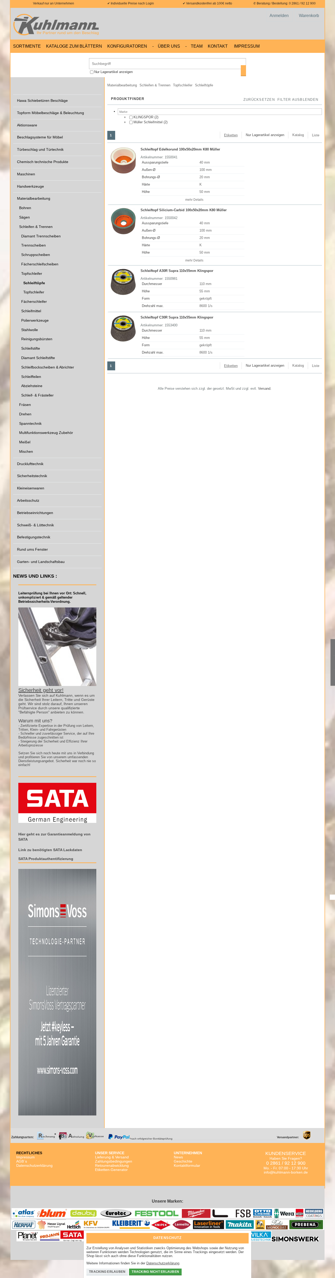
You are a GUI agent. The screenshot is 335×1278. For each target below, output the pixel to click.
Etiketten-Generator (111, 1170)
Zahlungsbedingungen (113, 1161)
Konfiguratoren (127, 46)
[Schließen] (243, 1236)
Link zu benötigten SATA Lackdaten (50, 850)
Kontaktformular (187, 1165)
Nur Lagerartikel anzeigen (113, 72)
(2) (145, 117)
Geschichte (183, 1161)
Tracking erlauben (107, 1272)
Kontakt (218, 46)
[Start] (57, 24)
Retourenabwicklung (112, 1165)
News (178, 1157)
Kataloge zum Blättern (74, 46)
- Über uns (166, 46)
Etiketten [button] (231, 135)
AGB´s (21, 1161)
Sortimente (27, 46)
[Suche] (243, 70)
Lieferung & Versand (112, 1157)
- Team (194, 46)
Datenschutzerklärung (34, 1165)
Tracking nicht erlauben (155, 1272)
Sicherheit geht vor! (41, 690)
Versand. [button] (264, 388)
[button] (297, 100)
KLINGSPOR (143, 117)
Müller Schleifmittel (148, 122)
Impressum (247, 46)
